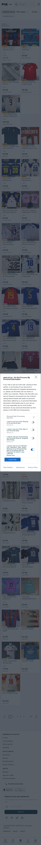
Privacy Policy (33, 467)
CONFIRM (12, 459)
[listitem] (20, 417)
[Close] (37, 378)
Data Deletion (8, 467)
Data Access (20, 467)
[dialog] (20, 422)
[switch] (32, 422)
